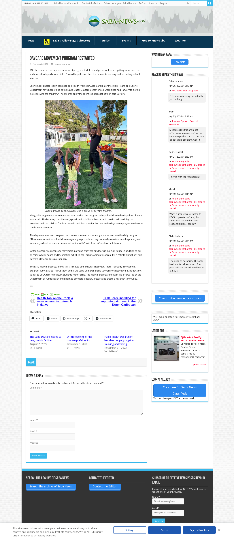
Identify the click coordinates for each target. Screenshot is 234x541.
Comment (36, 387)
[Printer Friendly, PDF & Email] (45, 294)
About (152, 3)
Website (34, 442)
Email (33, 431)
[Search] (210, 3)
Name (34, 420)
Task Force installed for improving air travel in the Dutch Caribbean (118, 301)
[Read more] (199, 364)
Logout (163, 3)
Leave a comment (63, 64)
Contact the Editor (91, 3)
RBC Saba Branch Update (185, 90)
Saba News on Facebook (66, 3)
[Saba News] (117, 20)
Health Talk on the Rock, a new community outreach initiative (55, 301)
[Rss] (188, 3)
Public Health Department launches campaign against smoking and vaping (119, 340)
